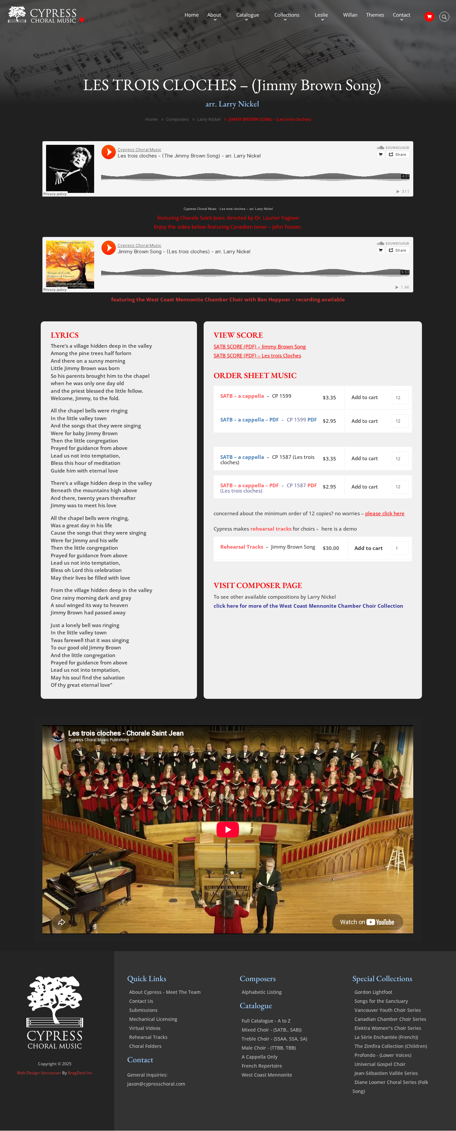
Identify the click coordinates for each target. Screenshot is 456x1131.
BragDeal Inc (80, 1073)
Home (192, 15)
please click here (385, 513)
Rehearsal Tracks (148, 1037)
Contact (401, 15)
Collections (286, 15)
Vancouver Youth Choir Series (388, 1010)
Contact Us (141, 1001)
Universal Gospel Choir (380, 1064)
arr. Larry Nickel (232, 103)
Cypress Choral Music (200, 209)
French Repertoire (262, 1066)
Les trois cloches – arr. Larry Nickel (246, 209)
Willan (350, 15)
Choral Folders (145, 1046)
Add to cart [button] (365, 397)
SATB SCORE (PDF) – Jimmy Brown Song (260, 346)
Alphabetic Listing (262, 992)
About (214, 15)
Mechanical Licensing (153, 1019)
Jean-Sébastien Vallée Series (386, 1073)
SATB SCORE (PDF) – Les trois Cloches (257, 355)
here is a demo (339, 528)
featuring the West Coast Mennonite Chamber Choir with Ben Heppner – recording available (228, 299)
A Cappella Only (259, 1057)
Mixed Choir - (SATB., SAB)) (271, 1030)
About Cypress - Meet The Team (165, 992)
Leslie (321, 15)
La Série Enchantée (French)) (386, 1037)
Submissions (143, 1010)
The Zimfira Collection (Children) (391, 1046)
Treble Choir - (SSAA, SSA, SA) (274, 1039)
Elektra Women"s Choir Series (388, 1028)
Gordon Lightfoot (373, 992)
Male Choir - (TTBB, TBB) (269, 1048)
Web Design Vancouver (39, 1073)
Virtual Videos (145, 1028)
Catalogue (247, 15)
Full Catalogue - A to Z (266, 1021)
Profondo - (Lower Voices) (383, 1055)
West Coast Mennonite (267, 1075)
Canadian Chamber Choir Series (390, 1019)
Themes (375, 15)
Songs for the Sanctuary (381, 1001)
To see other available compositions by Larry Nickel (275, 596)
